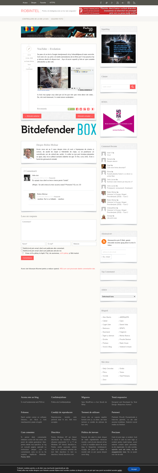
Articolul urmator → (85, 116)
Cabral (105, 321)
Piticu (105, 372)
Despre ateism (112, 161)
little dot (35, 175)
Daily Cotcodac (108, 368)
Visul (109, 155)
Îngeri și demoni (108, 336)
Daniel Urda (124, 324)
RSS (134, 2)
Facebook (101, 2)
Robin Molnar (42, 194)
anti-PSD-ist (40, 402)
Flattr (92, 109)
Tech (29, 64)
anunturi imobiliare (118, 422)
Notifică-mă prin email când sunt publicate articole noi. (42, 251)
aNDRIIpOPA (124, 317)
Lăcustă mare (112, 218)
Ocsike (105, 339)
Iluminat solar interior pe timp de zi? (120, 182)
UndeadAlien (111, 208)
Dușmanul (106, 332)
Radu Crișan (124, 343)
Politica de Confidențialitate (61, 402)
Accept (134, 469)
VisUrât (105, 376)
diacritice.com (69, 454)
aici (66, 420)
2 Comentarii (29, 68)
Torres (122, 372)
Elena (109, 172)
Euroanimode (130, 417)
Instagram (128, 2)
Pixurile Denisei (125, 339)
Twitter (106, 2)
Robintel (30, 11)
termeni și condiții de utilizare (92, 422)
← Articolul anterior (32, 116)
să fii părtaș (64, 253)
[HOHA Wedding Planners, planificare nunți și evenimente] (118, 132)
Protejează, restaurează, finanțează (119, 188)
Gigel (109, 165)
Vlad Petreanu (125, 376)
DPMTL (122, 328)
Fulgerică (123, 332)
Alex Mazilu (107, 317)
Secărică (67, 440)
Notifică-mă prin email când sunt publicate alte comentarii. (44, 248)
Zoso (104, 380)
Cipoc (122, 321)
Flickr (123, 2)
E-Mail (88, 109)
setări (120, 470)
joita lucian (111, 186)
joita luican (111, 179)
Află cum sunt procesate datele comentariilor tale (77, 269)
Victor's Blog (107, 347)
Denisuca (106, 328)
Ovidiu (122, 368)
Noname (110, 159)
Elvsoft (121, 417)
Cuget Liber (107, 324)
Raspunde (52, 178)
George (109, 216)
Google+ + (84, 109)
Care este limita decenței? (116, 167)
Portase (105, 343)
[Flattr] (71, 109)
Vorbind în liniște (125, 347)
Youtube (117, 2)
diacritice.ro (72, 444)
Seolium (122, 424)
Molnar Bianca (125, 336)
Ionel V (109, 153)
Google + (112, 2)
